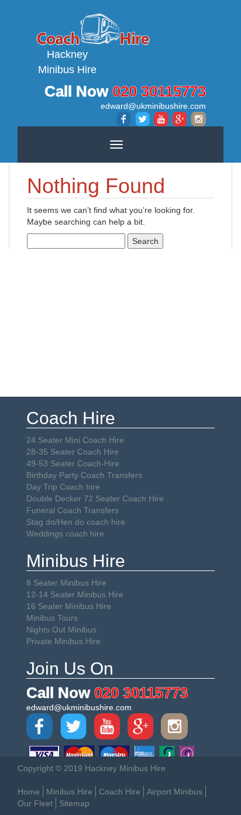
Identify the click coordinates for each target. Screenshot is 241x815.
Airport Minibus (174, 791)
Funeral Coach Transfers (72, 510)
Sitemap (74, 803)
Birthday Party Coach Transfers (84, 475)
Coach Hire (119, 791)
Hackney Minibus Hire (67, 62)
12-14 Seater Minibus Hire (74, 594)
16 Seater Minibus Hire (68, 606)
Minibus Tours (52, 618)
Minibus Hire (69, 791)
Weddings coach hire (65, 533)
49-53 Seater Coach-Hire (72, 463)
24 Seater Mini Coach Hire (75, 440)
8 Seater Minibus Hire (66, 582)
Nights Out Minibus (61, 629)
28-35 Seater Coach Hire (72, 451)
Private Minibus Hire (63, 641)
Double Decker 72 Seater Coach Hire (95, 498)
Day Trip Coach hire (63, 486)
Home (29, 791)
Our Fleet (35, 803)
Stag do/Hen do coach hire (75, 522)
